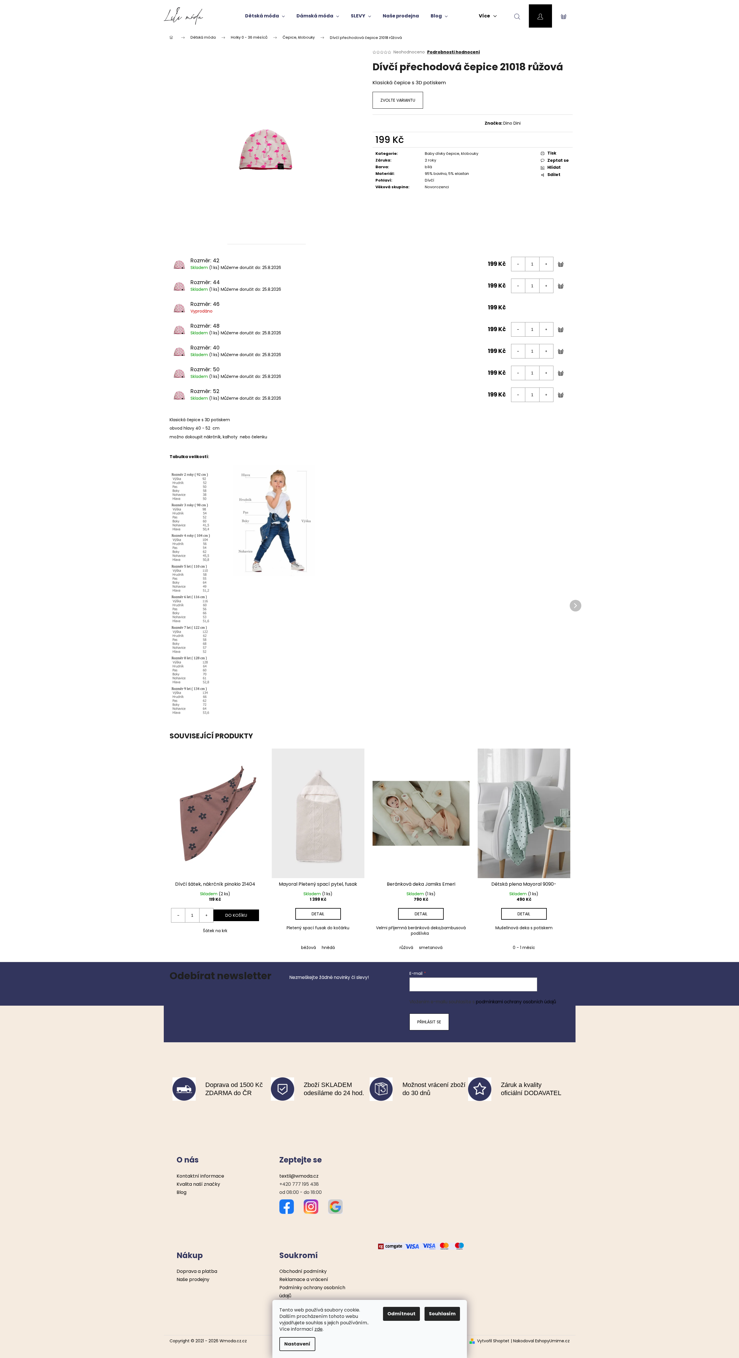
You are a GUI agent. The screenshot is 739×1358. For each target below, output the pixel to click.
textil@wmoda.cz (299, 1176)
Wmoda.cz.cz (233, 1341)
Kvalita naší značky (198, 1184)
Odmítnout (401, 1313)
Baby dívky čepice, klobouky (451, 153)
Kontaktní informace (200, 1176)
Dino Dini (512, 123)
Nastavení (297, 1344)
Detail (318, 914)
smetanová (431, 947)
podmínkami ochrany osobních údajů (516, 1002)
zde (318, 1329)
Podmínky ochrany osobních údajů (312, 1291)
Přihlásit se (429, 1022)
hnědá (328, 947)
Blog (181, 1192)
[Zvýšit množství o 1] (546, 264)
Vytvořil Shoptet (493, 1341)
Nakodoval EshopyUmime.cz (541, 1341)
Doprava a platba (197, 1271)
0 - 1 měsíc (524, 947)
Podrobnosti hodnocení (453, 52)
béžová (308, 947)
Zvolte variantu (397, 100)
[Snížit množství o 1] (518, 264)
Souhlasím (442, 1313)
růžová (406, 947)
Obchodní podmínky (303, 1271)
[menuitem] (265, 16)
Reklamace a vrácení (303, 1279)
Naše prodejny (193, 1279)
